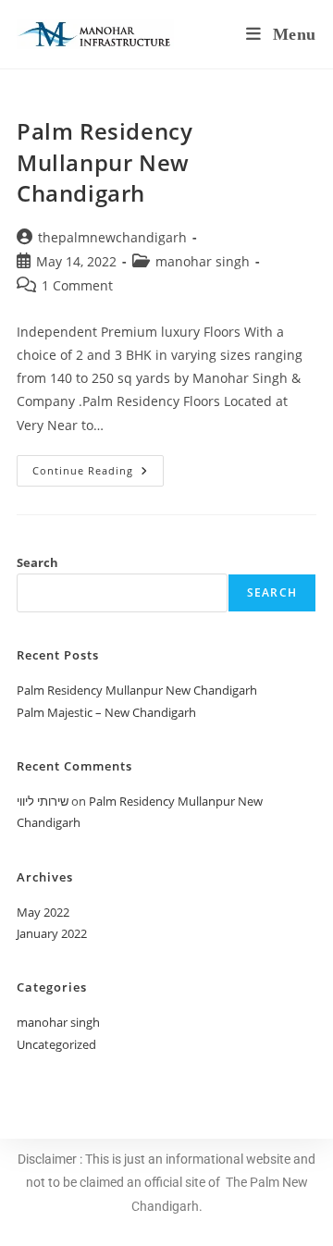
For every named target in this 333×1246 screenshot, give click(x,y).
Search (37, 562)
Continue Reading (98, 466)
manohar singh (202, 261)
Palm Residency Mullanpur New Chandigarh (104, 162)
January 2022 (52, 933)
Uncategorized (56, 1044)
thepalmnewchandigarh (112, 237)
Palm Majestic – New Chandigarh (106, 712)
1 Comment (77, 285)
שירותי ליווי (42, 801)
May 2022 (43, 912)
